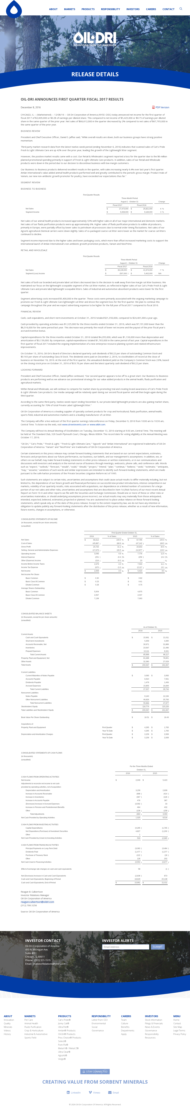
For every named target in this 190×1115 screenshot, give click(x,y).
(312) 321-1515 (42, 960)
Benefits (125, 1027)
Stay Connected (96, 1071)
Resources (150, 1037)
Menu (176, 1016)
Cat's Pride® (64, 1019)
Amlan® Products (67, 1030)
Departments (127, 1030)
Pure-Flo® (63, 1044)
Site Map (177, 1027)
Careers (151, 9)
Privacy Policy (179, 1034)
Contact (169, 9)
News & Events (152, 1027)
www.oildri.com (97, 424)
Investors (133, 9)
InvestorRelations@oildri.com (49, 963)
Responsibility (110, 9)
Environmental (99, 1023)
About (53, 9)
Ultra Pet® (63, 1027)
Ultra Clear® (64, 1051)
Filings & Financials (154, 1023)
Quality (7, 1023)
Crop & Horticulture (33, 1030)
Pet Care (28, 1019)
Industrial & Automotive (36, 1034)
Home (176, 1019)
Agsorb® (62, 1055)
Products (64, 1016)
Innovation (9, 1019)
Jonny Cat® (63, 1023)
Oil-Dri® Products (66, 1034)
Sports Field (30, 1037)
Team (124, 1019)
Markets (69, 9)
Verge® (62, 1059)
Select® (62, 1041)
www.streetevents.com (74, 424)
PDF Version (162, 107)
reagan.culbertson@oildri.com (37, 902)
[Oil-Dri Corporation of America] (14, 9)
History (7, 1034)
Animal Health (31, 1023)
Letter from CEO (100, 1019)
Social (94, 1027)
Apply (124, 1034)
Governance (98, 1030)
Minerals (8, 1027)
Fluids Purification (32, 1027)
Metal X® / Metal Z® (68, 1048)
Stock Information (153, 1019)
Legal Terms (179, 1030)
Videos (7, 1030)
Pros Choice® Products (69, 1037)
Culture (124, 1023)
